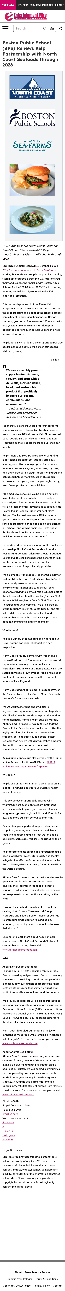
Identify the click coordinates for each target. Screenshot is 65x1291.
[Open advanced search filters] (52, 28)
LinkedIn (7, 1130)
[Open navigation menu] (5, 28)
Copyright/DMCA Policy (17, 1285)
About (18, 1272)
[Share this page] (60, 28)
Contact (57, 1285)
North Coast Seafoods (42, 270)
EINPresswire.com (14, 270)
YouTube (7, 1139)
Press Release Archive (37, 1272)
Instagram (8, 1135)
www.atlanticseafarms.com (18, 1094)
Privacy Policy (42, 1285)
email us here (10, 1113)
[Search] (45, 28)
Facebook (8, 1122)
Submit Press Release (20, 1279)
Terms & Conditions (47, 1279)
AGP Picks (8, 4)
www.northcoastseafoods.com (19, 949)
